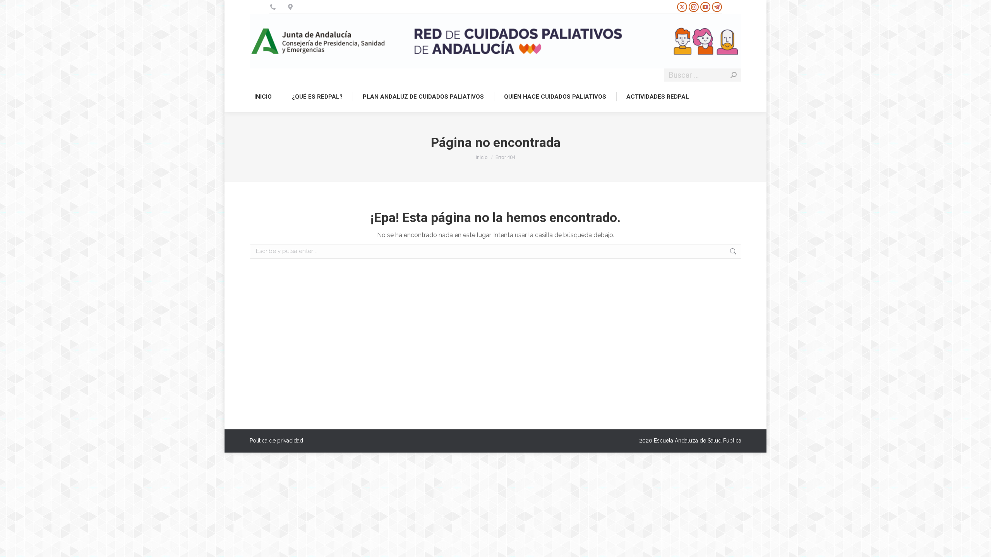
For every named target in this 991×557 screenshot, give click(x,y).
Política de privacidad (276, 440)
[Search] (733, 75)
